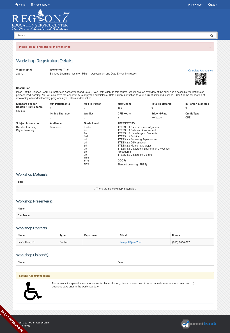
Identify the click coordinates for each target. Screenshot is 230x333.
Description (23, 87)
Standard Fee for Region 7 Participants (29, 105)
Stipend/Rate (159, 113)
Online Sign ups (60, 113)
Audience (56, 123)
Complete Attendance (200, 70)
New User (197, 4)
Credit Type (192, 113)
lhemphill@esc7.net (131, 242)
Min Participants (60, 103)
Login (213, 4)
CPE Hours (124, 113)
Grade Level (91, 123)
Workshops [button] (41, 4)
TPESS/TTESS (126, 123)
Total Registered (161, 103)
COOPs (122, 160)
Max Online (125, 103)
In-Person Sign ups (197, 103)
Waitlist (88, 113)
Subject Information (28, 123)
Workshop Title (59, 69)
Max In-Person (93, 103)
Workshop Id (24, 69)
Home (22, 4)
